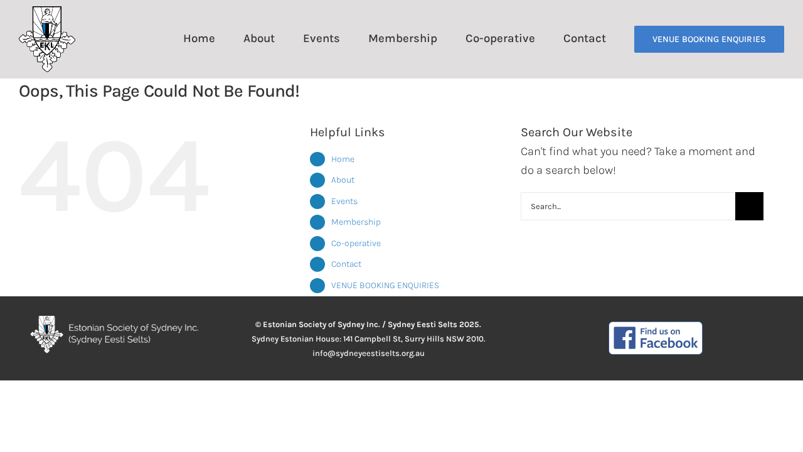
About (342, 180)
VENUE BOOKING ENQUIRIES (385, 285)
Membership (356, 222)
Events (344, 201)
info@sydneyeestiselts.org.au (368, 353)
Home (342, 159)
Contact (346, 264)
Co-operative (356, 243)
